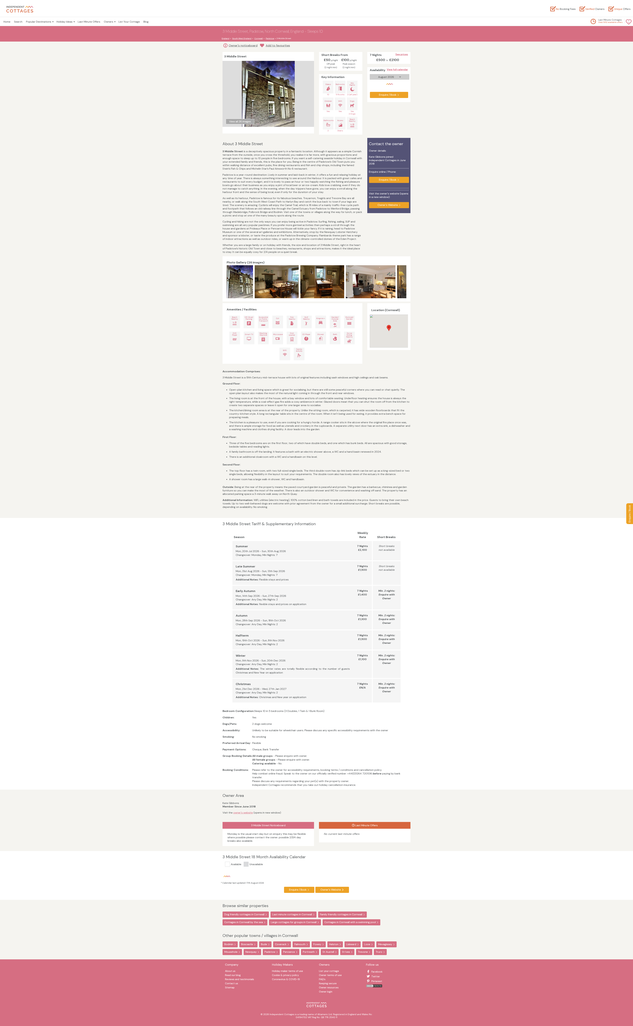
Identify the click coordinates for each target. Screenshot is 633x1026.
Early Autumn (245, 591)
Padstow (270, 952)
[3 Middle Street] (277, 281)
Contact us (231, 983)
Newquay (251, 952)
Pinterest (376, 981)
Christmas (243, 684)
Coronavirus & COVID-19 (286, 979)
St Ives (346, 952)
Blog (146, 21)
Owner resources (329, 987)
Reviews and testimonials (239, 979)
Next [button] (403, 281)
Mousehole (231, 952)
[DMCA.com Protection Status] (374, 986)
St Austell (328, 952)
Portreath (309, 952)
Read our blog (233, 975)
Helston (333, 944)
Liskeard (351, 944)
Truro (379, 952)
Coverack (280, 944)
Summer (242, 546)
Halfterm (242, 636)
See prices (401, 54)
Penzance (289, 952)
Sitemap (230, 987)
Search (18, 21)
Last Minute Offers (89, 21)
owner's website (243, 812)
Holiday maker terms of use (287, 971)
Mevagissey (385, 944)
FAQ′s (322, 979)
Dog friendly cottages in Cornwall (244, 914)
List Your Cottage (129, 21)
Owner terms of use (330, 975)
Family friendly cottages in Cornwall (341, 914)
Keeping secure (328, 983)
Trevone (363, 952)
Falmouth (299, 944)
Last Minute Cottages (610, 19)
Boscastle (247, 944)
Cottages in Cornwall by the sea (243, 922)
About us (230, 971)
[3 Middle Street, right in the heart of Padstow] (240, 281)
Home (6, 21)
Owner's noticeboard (243, 46)
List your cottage (329, 971)
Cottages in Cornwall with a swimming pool (350, 922)
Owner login (325, 992)
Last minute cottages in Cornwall (292, 914)
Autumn (241, 616)
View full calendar (397, 69)
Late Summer (245, 566)
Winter (240, 656)
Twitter (375, 976)
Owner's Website (387, 205)
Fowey (317, 944)
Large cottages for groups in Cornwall (293, 922)
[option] (241, 281)
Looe (367, 944)
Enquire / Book (629, 513)
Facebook (376, 971)
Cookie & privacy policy (285, 975)
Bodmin (228, 944)
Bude (264, 944)
